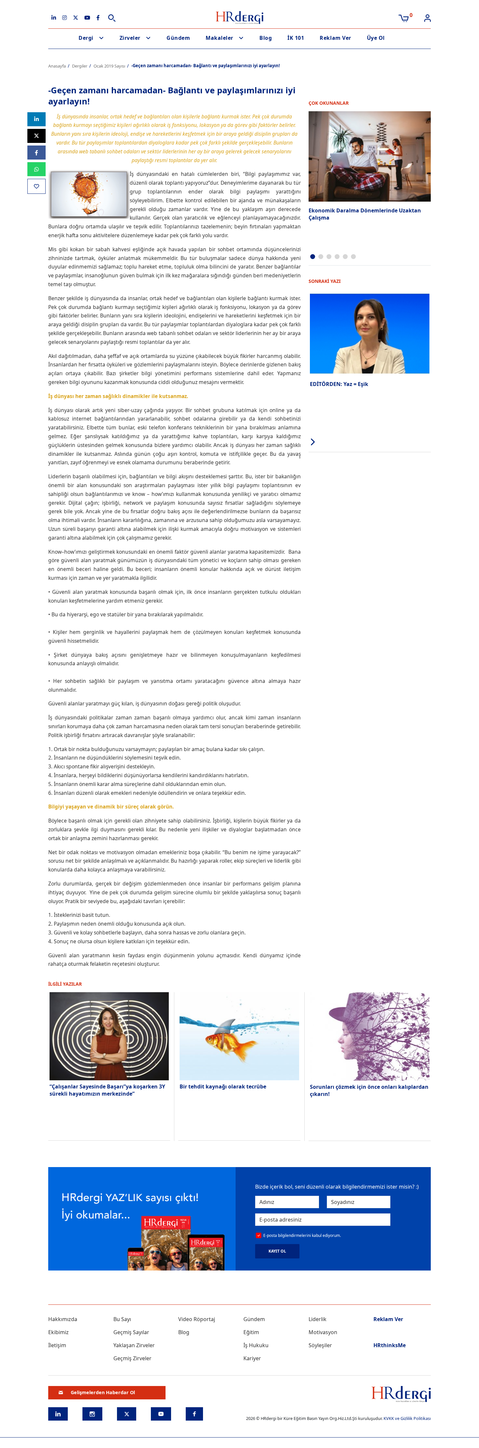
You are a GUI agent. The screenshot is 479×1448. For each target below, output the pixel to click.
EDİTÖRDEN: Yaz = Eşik (339, 384)
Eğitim (251, 1332)
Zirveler (130, 37)
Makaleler (219, 37)
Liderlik (318, 1319)
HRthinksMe (389, 1345)
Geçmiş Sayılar (131, 1332)
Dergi (86, 37)
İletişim (57, 1345)
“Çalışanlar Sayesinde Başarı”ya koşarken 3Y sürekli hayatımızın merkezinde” (107, 1090)
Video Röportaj (196, 1319)
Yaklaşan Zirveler (134, 1345)
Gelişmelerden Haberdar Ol (103, 1392)
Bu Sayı (122, 1319)
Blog (265, 37)
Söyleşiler (320, 1345)
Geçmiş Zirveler (132, 1358)
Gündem (178, 37)
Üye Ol (376, 37)
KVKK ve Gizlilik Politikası (407, 1418)
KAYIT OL (277, 1251)
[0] (404, 18)
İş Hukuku (256, 1345)
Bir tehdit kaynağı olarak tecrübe (223, 1086)
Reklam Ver (335, 37)
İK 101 (295, 37)
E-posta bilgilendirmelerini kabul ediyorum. (302, 1235)
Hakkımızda (62, 1319)
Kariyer (252, 1358)
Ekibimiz (58, 1332)
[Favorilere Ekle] (36, 186)
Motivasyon (323, 1332)
